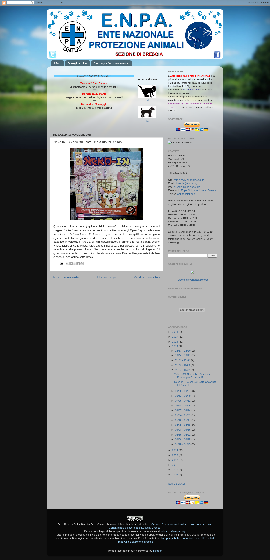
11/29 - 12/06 (183, 360)
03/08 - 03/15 (183, 429)
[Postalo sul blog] (71, 263)
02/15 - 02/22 (183, 434)
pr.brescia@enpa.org (173, 531)
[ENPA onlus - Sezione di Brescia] (192, 272)
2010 (175, 469)
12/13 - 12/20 (183, 350)
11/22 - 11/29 (183, 365)
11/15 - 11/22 (183, 370)
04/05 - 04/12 (183, 425)
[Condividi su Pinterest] (82, 263)
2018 (175, 332)
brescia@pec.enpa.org (187, 187)
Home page (106, 277)
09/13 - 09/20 (183, 396)
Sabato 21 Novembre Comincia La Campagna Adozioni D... (194, 376)
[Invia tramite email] (68, 263)
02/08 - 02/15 (183, 439)
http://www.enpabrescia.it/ (189, 180)
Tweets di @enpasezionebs (192, 279)
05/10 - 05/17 (183, 420)
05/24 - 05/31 (183, 415)
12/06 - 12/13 (183, 355)
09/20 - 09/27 (183, 391)
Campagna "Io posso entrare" (111, 63)
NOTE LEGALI (176, 483)
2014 (175, 450)
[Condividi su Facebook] (78, 263)
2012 (175, 460)
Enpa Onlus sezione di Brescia (199, 190)
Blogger (157, 550)
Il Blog (57, 63)
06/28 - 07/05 (183, 405)
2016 (175, 341)
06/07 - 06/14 (183, 410)
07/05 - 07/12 (183, 400)
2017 (175, 336)
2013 (175, 455)
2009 (175, 474)
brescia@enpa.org (186, 183)
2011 (175, 464)
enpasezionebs (186, 193)
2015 (175, 346)
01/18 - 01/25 (183, 444)
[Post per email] (61, 263)
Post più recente (66, 277)
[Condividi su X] (75, 263)
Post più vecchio (147, 277)
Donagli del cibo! (77, 63)
